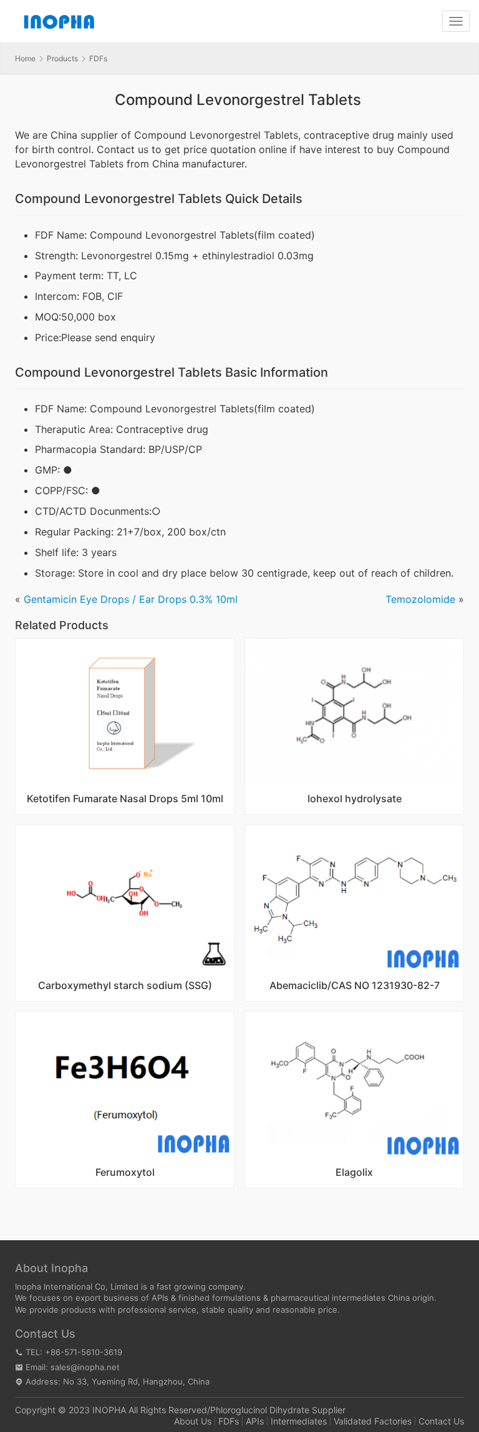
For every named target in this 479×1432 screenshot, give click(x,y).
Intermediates (299, 1421)
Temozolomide (420, 599)
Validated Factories (373, 1421)
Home (25, 58)
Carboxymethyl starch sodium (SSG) (125, 986)
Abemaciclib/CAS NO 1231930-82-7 (354, 986)
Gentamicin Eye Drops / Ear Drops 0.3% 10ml (131, 599)
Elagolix (354, 1172)
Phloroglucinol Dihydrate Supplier (278, 1410)
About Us (192, 1421)
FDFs (228, 1421)
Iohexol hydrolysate (354, 799)
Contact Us (441, 1421)
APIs (255, 1421)
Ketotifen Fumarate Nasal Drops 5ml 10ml (125, 799)
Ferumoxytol (125, 1172)
